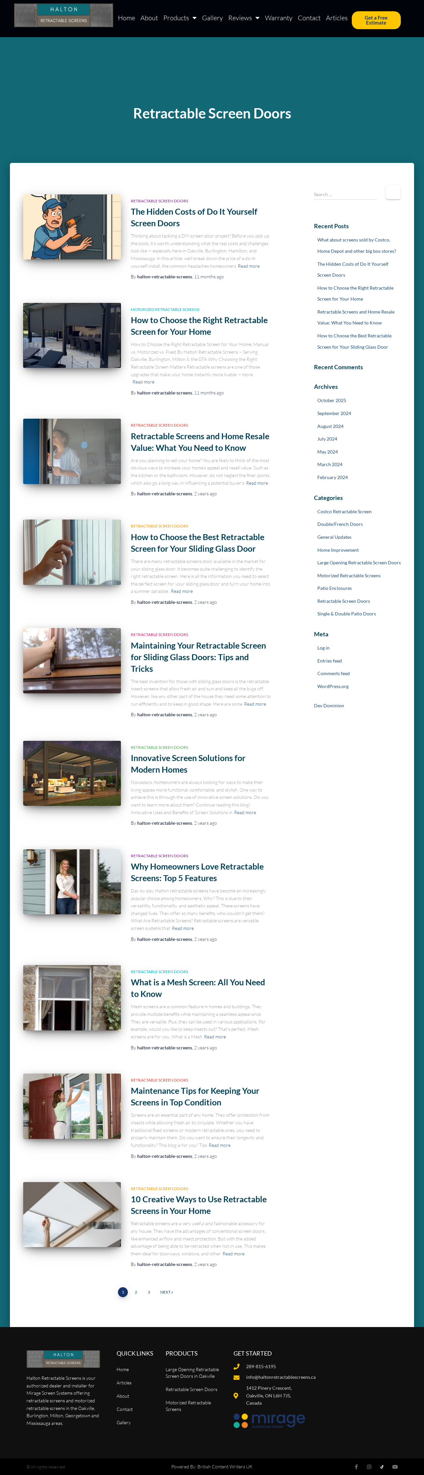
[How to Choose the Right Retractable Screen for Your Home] (72, 335)
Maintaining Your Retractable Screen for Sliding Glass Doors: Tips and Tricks (198, 656)
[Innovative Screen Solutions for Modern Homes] (72, 773)
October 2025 (331, 400)
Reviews (240, 18)
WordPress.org (332, 686)
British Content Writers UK (224, 1466)
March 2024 (330, 464)
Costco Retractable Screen (344, 511)
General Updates (334, 537)
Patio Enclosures (334, 588)
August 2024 (330, 426)
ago (209, 276)
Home (126, 18)
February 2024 (332, 477)
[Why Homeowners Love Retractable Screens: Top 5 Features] (72, 882)
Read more (249, 266)
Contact (309, 18)
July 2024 (327, 439)
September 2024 (334, 413)
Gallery (212, 18)
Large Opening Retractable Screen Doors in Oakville (192, 1373)
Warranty (278, 18)
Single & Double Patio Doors (346, 613)
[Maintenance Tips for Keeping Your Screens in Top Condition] (72, 1106)
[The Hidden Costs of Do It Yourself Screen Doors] (72, 227)
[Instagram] (369, 1466)
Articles (337, 18)
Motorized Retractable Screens (165, 309)
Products (176, 18)
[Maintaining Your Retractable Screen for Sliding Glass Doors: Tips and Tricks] (72, 660)
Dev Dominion (329, 705)
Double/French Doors (340, 524)
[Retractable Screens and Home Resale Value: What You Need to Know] (72, 451)
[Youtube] (395, 1466)
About (149, 18)
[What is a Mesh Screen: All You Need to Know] (72, 997)
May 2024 (327, 452)
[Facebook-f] (356, 1466)
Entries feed (329, 661)
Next (165, 1292)
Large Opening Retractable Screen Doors (359, 562)
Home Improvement (338, 550)
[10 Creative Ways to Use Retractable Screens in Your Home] (72, 1214)
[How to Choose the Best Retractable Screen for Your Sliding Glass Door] (72, 552)
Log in (323, 648)
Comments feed (333, 673)
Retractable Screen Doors (159, 200)
